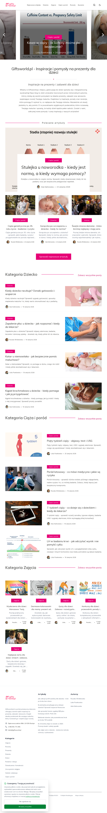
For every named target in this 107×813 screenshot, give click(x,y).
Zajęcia (53, 5)
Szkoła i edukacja (11, 773)
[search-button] (94, 5)
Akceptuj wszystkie (25, 807)
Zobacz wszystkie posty (90, 275)
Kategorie (9, 738)
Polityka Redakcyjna (67, 795)
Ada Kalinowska (76, 706)
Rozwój (72, 5)
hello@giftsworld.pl (14, 730)
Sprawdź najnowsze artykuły (53, 256)
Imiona (86, 220)
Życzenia (81, 5)
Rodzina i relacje (11, 762)
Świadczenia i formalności (14, 765)
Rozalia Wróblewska (78, 699)
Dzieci (7, 758)
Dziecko (45, 5)
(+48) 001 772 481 (14, 727)
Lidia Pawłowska (76, 702)
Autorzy (74, 694)
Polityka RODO (53, 795)
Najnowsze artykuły (34, 5)
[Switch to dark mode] (100, 5)
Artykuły (42, 694)
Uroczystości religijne (12, 769)
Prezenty (8, 750)
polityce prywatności (33, 796)
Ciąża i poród (63, 5)
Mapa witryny (79, 795)
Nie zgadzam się (25, 801)
